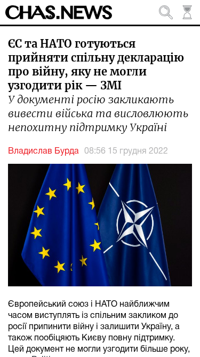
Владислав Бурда (43, 151)
